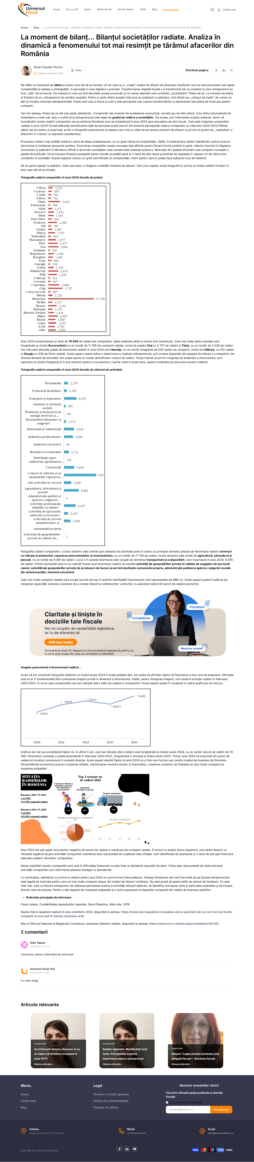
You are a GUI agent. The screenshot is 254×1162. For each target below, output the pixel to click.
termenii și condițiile (189, 1102)
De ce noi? (72, 9)
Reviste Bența (125, 9)
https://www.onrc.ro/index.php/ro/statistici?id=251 (184, 923)
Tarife (143, 9)
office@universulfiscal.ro (220, 1133)
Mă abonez (221, 1109)
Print (78, 70)
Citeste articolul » (57, 1054)
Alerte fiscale (104, 9)
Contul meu (229, 9)
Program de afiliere (105, 1107)
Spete (87, 9)
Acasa (56, 9)
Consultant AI (170, 9)
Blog (154, 9)
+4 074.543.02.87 (136, 1133)
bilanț (58, 85)
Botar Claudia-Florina (48, 67)
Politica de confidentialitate (111, 1101)
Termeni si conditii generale (111, 1094)
